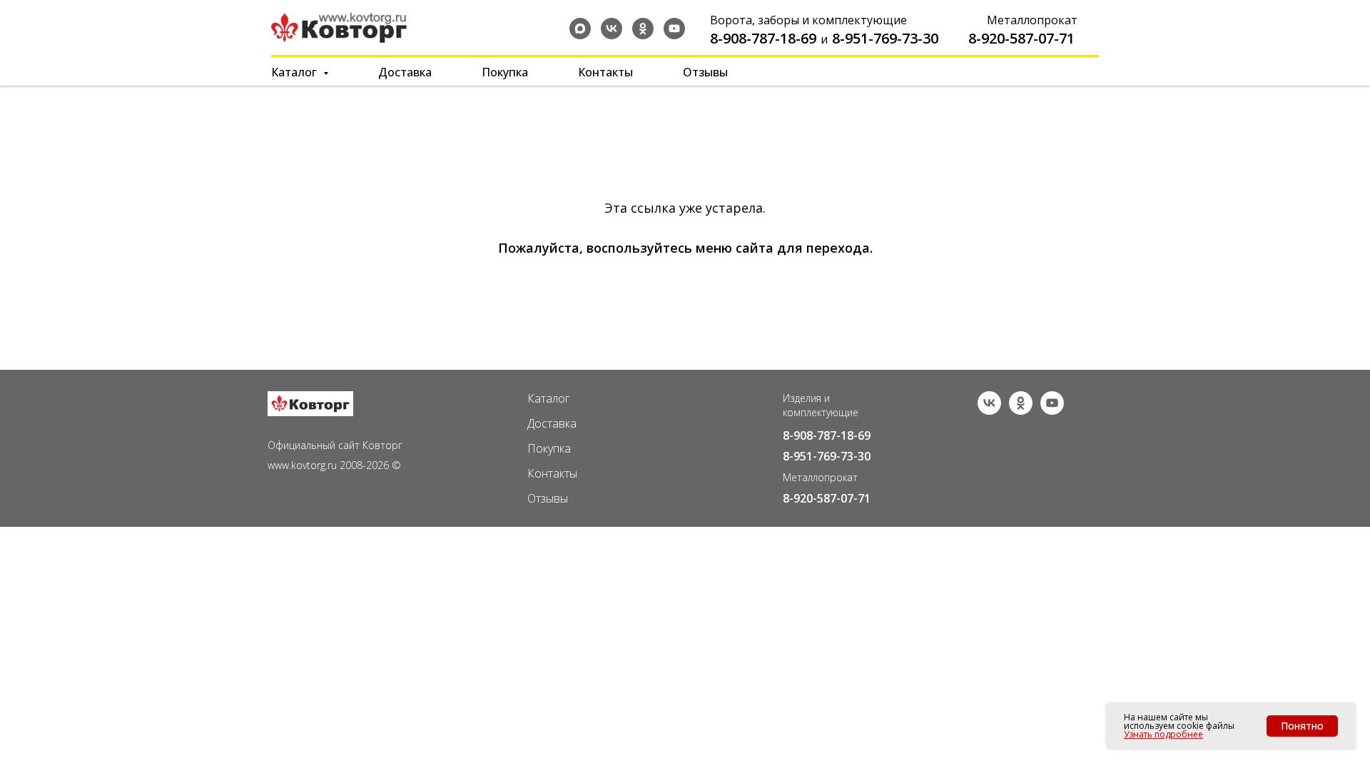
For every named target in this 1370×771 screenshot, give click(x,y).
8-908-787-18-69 (763, 38)
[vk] (611, 28)
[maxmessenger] (580, 28)
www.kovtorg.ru (302, 465)
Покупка (505, 72)
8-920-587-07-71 (1021, 38)
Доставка (405, 72)
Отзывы (705, 72)
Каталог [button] (295, 72)
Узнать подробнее (1163, 734)
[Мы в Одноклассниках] (1020, 411)
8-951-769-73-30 (885, 38)
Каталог (548, 398)
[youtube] (674, 28)
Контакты (605, 72)
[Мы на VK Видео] (1052, 411)
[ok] (643, 28)
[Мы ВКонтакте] (989, 411)
